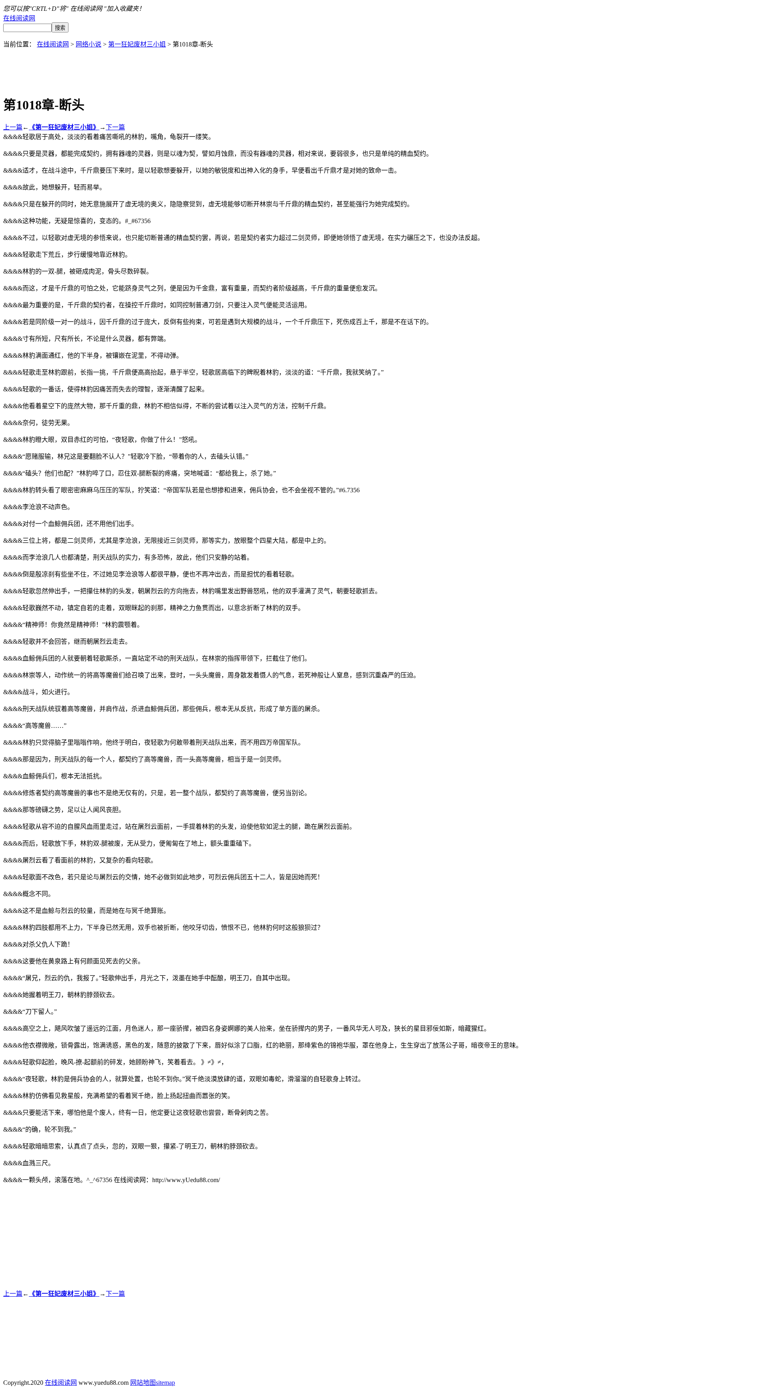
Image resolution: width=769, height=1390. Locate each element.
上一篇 (12, 127)
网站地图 (143, 1382)
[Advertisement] (384, 66)
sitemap (165, 1382)
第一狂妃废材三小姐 (137, 44)
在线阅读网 (19, 18)
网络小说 (88, 44)
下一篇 (115, 127)
